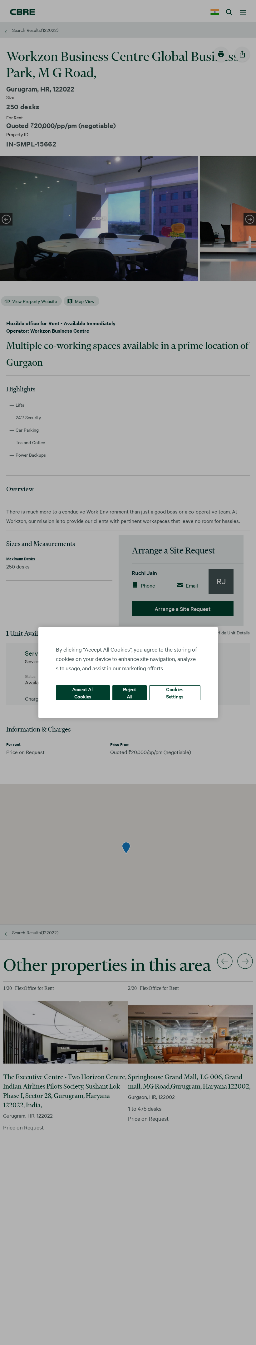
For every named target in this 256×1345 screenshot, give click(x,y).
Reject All (129, 693)
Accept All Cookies (83, 693)
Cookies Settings (175, 693)
